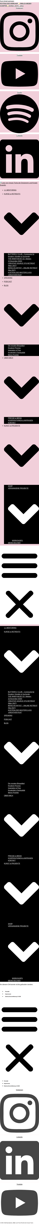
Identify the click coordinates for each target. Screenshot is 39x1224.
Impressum (8, 994)
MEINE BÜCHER (14, 543)
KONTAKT (12, 423)
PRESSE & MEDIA (15, 418)
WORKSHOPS (17, 540)
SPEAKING (8, 278)
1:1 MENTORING (10, 190)
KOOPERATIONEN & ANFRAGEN (20, 420)
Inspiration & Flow (14, 350)
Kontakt (7, 991)
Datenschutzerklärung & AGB (13, 996)
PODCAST (8, 281)
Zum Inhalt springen (7, 1)
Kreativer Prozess (14, 348)
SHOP (10, 486)
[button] (19, 585)
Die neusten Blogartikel (16, 346)
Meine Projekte (13, 355)
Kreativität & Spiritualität (16, 352)
